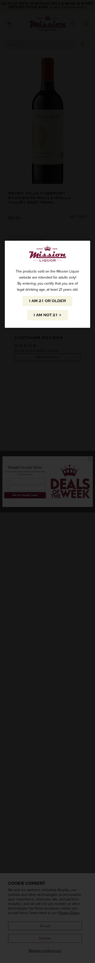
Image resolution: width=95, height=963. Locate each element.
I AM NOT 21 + (48, 315)
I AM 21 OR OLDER (47, 301)
